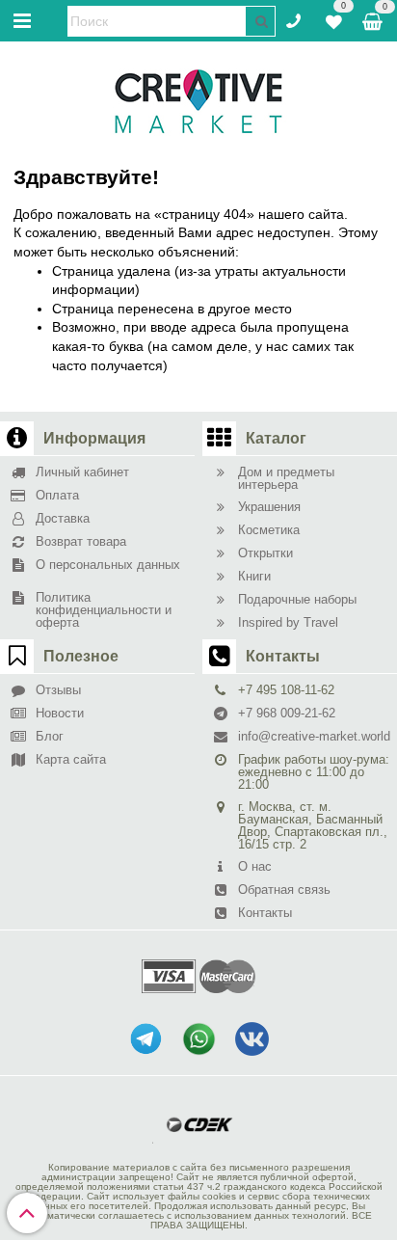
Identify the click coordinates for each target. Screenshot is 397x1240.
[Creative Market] (198, 100)
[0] (334, 19)
